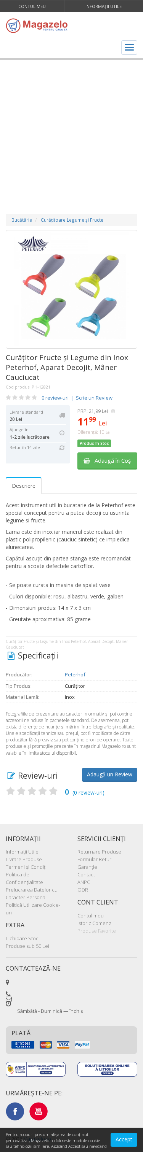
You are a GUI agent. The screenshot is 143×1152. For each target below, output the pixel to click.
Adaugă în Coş (110, 460)
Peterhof (75, 674)
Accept (124, 1139)
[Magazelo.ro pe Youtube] (38, 1111)
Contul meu (32, 6)
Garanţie (87, 866)
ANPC (83, 882)
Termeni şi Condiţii (27, 866)
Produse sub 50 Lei (27, 946)
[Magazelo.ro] (39, 25)
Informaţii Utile (103, 6)
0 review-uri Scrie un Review (77, 397)
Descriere (23, 485)
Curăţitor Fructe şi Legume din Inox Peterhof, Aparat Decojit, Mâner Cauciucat (67, 367)
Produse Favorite (96, 930)
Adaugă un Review (109, 774)
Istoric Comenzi (94, 923)
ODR (82, 889)
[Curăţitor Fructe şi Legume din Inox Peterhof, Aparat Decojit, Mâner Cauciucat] (71, 289)
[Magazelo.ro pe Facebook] (15, 1111)
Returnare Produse (99, 851)
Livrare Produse (24, 859)
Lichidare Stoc (22, 938)
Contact (86, 874)
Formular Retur (94, 859)
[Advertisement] (71, 129)
